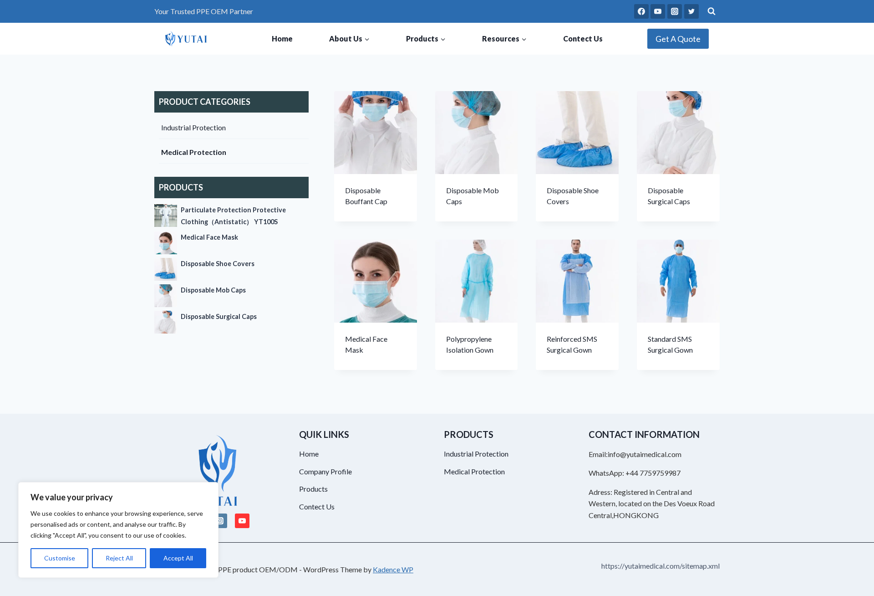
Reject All (119, 558)
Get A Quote (678, 39)
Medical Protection (193, 152)
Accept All (178, 558)
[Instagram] (674, 11)
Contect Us (583, 38)
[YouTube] (657, 11)
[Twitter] (691, 11)
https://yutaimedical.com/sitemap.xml (660, 565)
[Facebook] (641, 11)
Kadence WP (393, 569)
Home (282, 38)
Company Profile (325, 471)
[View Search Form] (711, 11)
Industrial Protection (193, 127)
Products (313, 488)
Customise (59, 558)
